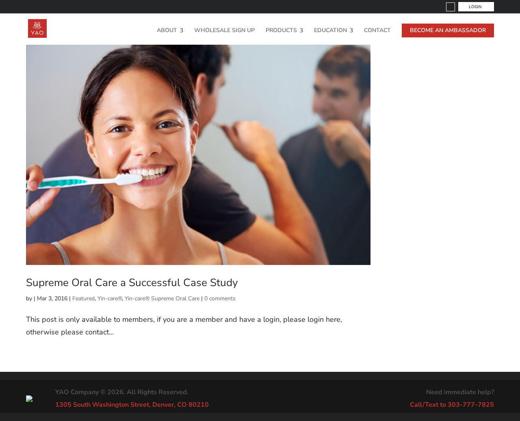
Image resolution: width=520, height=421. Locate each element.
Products (281, 31)
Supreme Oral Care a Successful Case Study (132, 283)
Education (330, 31)
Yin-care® (110, 298)
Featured (83, 298)
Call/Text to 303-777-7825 (452, 404)
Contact (377, 31)
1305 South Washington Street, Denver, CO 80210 (132, 404)
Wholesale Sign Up (224, 31)
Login (475, 7)
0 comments (220, 298)
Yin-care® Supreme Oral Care (162, 298)
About (167, 31)
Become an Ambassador (448, 30)
